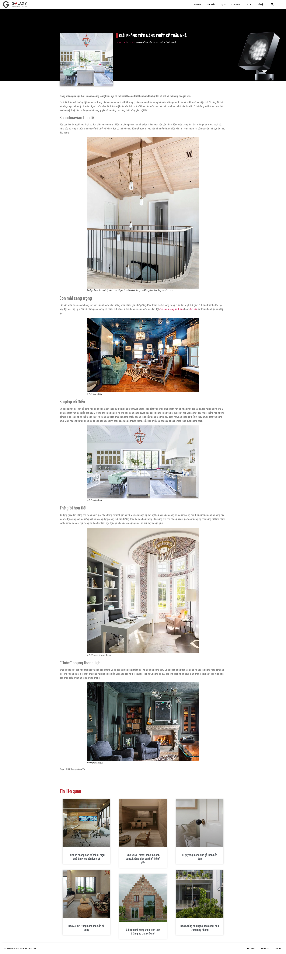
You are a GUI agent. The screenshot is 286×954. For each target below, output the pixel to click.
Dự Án (223, 4)
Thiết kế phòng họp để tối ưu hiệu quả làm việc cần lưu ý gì (86, 856)
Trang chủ (121, 42)
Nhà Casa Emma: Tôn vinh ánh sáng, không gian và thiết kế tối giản (143, 858)
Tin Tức (249, 4)
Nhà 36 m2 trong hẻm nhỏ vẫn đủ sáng (86, 927)
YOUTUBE (278, 948)
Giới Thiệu (197, 4)
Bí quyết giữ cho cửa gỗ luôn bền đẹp (199, 856)
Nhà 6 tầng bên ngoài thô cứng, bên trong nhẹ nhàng (199, 927)
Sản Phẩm (211, 4)
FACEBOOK (251, 948)
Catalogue (235, 4)
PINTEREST (265, 948)
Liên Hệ (260, 4)
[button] (272, 4)
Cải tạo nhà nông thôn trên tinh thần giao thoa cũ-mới (143, 931)
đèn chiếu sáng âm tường (171, 309)
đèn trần (193, 309)
